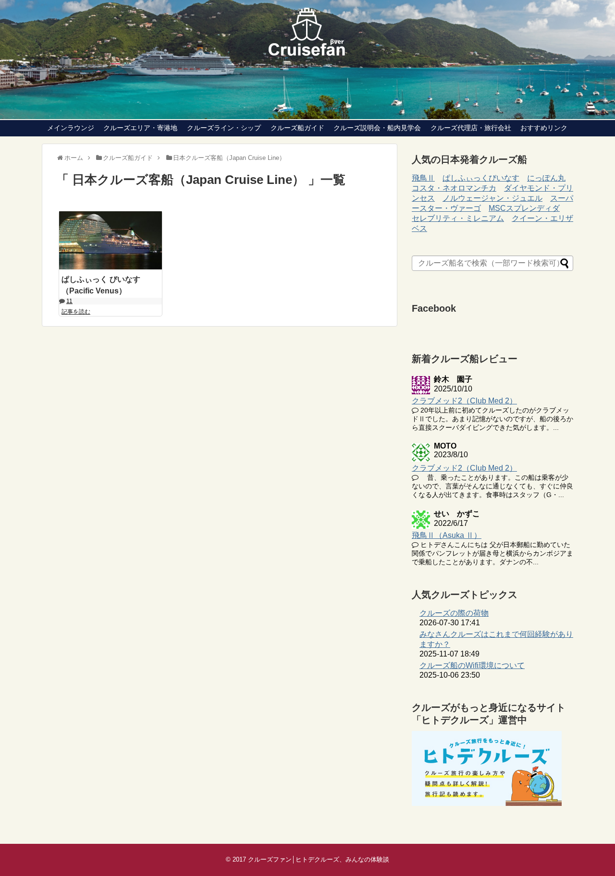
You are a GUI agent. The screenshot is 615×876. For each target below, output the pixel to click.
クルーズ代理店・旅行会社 (470, 128)
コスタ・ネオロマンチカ (454, 188)
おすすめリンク (543, 128)
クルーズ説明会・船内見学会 (377, 128)
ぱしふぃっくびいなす (481, 178)
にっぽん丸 (546, 178)
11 (69, 301)
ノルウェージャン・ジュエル (492, 198)
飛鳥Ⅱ (423, 178)
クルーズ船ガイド (297, 128)
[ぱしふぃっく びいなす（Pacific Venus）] (110, 240)
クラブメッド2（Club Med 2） (464, 401)
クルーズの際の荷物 (454, 613)
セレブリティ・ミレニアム (458, 218)
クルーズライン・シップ (224, 128)
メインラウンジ (70, 128)
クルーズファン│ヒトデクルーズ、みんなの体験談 (318, 859)
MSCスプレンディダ (524, 208)
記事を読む (76, 311)
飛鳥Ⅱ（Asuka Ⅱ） (446, 535)
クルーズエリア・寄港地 (140, 128)
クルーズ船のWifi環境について (472, 665)
